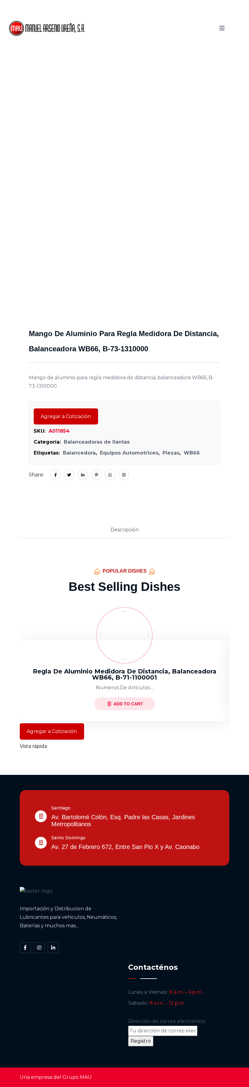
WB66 (192, 453)
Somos (143, 18)
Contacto (145, 39)
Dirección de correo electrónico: (167, 1021)
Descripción (125, 530)
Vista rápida (33, 746)
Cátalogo (176, 18)
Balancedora (79, 453)
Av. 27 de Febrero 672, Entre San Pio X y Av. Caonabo (125, 846)
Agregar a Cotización (66, 416)
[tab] (124, 530)
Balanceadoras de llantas (97, 442)
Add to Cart (128, 703)
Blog (116, 39)
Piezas (170, 453)
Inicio (117, 18)
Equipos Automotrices (129, 453)
